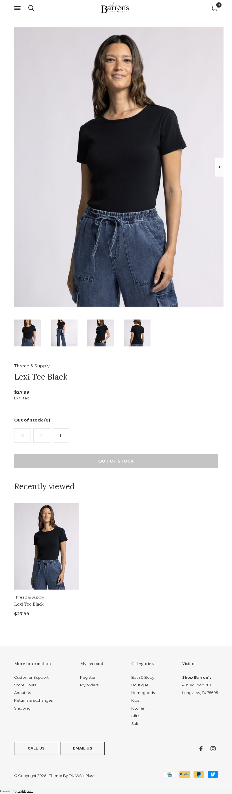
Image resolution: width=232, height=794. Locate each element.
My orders (89, 685)
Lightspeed (25, 791)
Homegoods (143, 692)
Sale (135, 723)
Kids (135, 700)
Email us (82, 748)
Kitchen (138, 708)
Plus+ (90, 775)
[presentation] (219, 166)
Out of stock (116, 461)
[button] (18, 8)
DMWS (75, 775)
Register (88, 677)
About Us (22, 692)
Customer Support (31, 677)
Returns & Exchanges (33, 700)
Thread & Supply (32, 366)
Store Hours (25, 685)
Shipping (22, 708)
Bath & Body (142, 677)
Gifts (135, 716)
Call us (36, 748)
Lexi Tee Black (29, 604)
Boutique (140, 685)
